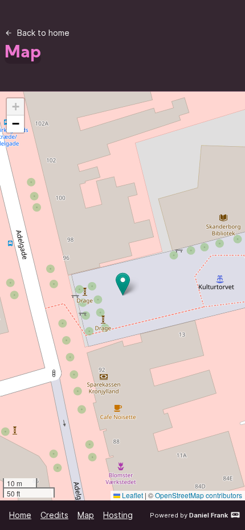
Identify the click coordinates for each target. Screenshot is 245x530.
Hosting (118, 515)
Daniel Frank (208, 515)
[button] (123, 284)
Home (20, 515)
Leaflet (131, 495)
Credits (54, 515)
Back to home (43, 33)
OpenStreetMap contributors (198, 495)
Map (85, 515)
